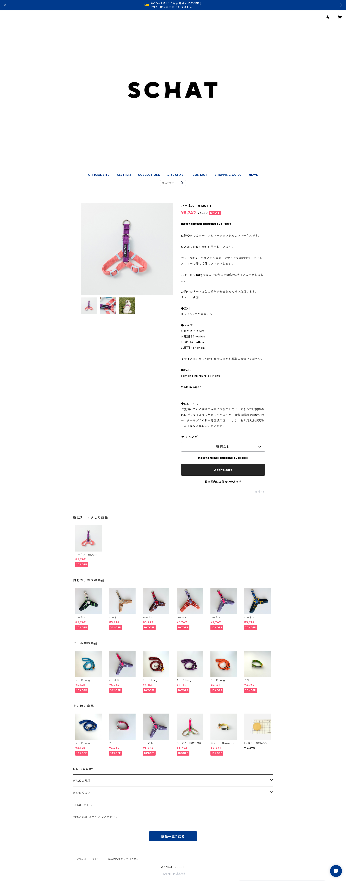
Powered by (168, 873)
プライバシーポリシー (89, 859)
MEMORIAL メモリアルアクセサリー (97, 817)
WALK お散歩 (82, 780)
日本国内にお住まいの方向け (223, 482)
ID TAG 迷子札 (82, 805)
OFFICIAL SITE (99, 175)
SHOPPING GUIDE (228, 175)
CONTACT (199, 175)
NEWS (253, 175)
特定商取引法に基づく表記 (123, 859)
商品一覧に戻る (173, 836)
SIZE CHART (176, 175)
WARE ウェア (83, 793)
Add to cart (223, 470)
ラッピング (189, 437)
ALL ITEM (124, 175)
